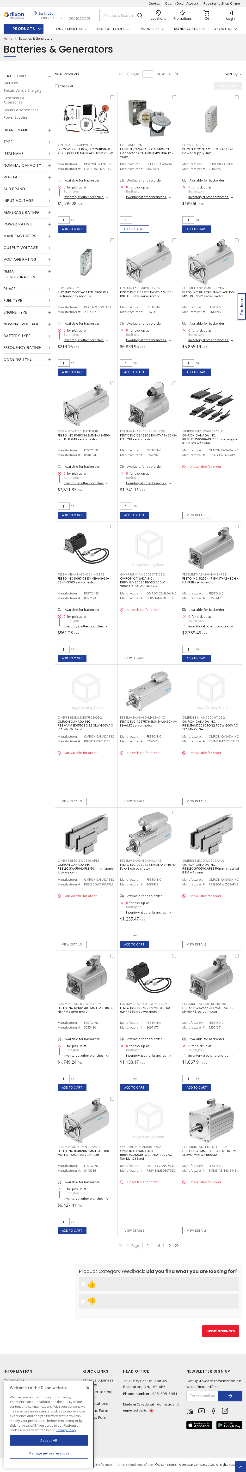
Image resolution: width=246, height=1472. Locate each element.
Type (8, 141)
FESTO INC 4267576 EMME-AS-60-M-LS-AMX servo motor (148, 723)
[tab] (27, 76)
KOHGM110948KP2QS (75, 145)
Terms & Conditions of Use (134, 1465)
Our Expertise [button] (69, 28)
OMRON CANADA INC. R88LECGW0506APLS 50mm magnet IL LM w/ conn (86, 868)
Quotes (154, 3)
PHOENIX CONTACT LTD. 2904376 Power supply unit (207, 151)
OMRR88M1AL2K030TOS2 (140, 1147)
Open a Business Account (98, 1382)
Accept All (48, 1440)
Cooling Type (18, 359)
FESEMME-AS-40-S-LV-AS (141, 861)
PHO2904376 (193, 145)
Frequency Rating (22, 347)
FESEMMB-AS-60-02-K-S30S (81, 574)
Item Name (14, 153)
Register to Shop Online (221, 3)
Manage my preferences (49, 1453)
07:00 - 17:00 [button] (48, 18)
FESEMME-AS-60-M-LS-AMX (142, 717)
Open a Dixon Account (181, 3)
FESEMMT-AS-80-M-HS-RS (204, 1004)
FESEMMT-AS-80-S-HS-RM (80, 1004)
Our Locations (95, 1403)
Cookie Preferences (99, 1464)
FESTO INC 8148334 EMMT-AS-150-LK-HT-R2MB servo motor (84, 437)
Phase (10, 288)
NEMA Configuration (19, 274)
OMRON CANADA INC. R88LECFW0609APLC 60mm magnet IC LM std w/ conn (210, 439)
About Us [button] (223, 28)
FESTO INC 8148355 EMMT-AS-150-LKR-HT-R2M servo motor (146, 294)
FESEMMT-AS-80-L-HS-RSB (204, 574)
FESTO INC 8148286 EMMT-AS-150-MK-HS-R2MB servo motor (84, 1153)
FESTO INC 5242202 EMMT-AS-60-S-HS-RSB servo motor (148, 437)
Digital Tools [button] (111, 28)
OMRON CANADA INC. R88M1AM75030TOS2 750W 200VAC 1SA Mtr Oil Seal (210, 725)
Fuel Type (13, 300)
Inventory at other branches (84, 197)
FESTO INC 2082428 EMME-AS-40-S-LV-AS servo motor (148, 867)
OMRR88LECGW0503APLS (203, 861)
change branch (79, 18)
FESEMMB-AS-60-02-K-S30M (144, 1004)
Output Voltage (21, 247)
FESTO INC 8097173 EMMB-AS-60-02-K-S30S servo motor (84, 580)
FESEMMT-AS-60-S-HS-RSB (142, 431)
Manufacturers (189, 28)
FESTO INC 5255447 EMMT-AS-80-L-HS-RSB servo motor (210, 580)
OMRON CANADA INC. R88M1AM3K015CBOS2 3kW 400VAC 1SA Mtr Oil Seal (85, 725)
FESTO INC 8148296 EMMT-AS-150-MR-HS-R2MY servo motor (209, 294)
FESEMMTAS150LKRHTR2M (140, 288)
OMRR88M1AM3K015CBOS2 (80, 717)
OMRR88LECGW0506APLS (78, 861)
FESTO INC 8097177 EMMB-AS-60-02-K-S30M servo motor (146, 1010)
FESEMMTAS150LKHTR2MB (78, 431)
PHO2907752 (68, 288)
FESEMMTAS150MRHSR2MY (203, 288)
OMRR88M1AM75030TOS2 (203, 717)
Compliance (14, 1380)
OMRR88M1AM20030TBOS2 (142, 574)
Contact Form (95, 1417)
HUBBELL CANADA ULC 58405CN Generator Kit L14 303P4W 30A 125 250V (146, 153)
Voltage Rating (20, 259)
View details (197, 515)
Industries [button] (150, 28)
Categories (16, 76)
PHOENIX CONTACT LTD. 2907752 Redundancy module (83, 294)
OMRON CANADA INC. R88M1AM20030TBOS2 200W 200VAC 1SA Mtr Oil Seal (142, 582)
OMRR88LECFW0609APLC (202, 431)
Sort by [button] (231, 74)
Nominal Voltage (21, 324)
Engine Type (15, 312)
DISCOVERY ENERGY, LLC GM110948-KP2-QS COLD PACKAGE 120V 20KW (85, 151)
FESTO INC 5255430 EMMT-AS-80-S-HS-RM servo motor (86, 1010)
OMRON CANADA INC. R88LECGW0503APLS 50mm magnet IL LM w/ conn (210, 868)
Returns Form (95, 1410)
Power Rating (18, 224)
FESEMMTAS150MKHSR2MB (79, 1147)
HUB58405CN (131, 145)
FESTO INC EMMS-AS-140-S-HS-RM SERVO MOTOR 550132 (209, 1153)
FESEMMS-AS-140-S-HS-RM (205, 1147)
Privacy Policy (66, 1430)
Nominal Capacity (22, 165)
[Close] (88, 1387)
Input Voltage (18, 200)
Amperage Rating (21, 212)
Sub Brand (14, 188)
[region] (49, 1424)
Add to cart (72, 229)
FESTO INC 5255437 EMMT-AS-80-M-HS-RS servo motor (208, 1010)
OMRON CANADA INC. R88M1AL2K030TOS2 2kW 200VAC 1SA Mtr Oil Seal (146, 1155)
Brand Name (16, 130)
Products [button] (23, 28)
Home (8, 38)
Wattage (13, 177)
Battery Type (17, 335)
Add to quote (134, 229)
